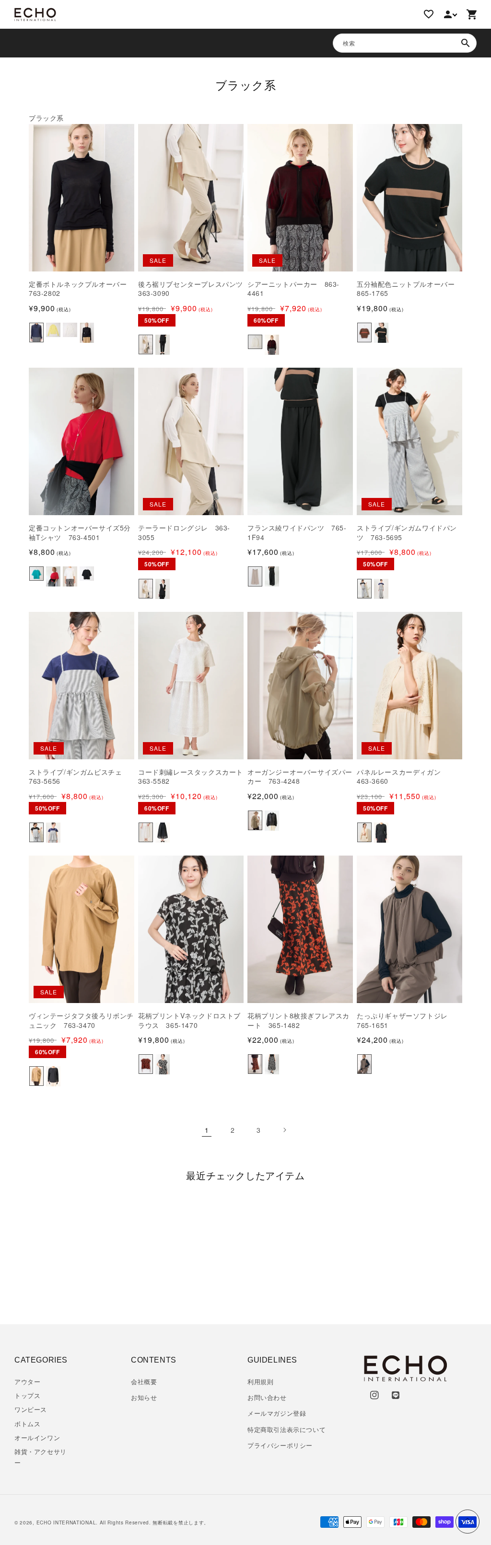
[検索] (465, 43)
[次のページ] (284, 1129)
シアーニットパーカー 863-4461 (293, 289)
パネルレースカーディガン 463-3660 (402, 776)
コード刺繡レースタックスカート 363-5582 (191, 776)
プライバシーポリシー (280, 1445)
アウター (27, 1381)
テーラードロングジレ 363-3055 (184, 532)
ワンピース (30, 1409)
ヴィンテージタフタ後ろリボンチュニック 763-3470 (81, 1020)
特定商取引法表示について (286, 1429)
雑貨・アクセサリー (40, 1457)
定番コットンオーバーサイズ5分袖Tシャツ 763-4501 (80, 532)
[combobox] (405, 43)
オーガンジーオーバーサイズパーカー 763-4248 (299, 776)
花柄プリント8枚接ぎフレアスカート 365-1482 (298, 1020)
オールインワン (37, 1437)
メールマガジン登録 (276, 1413)
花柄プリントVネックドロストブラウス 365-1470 (189, 1020)
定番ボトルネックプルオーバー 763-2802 (81, 289)
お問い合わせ (267, 1397)
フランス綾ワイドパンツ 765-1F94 (297, 532)
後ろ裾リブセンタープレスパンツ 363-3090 (191, 289)
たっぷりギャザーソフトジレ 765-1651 (406, 1020)
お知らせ (144, 1397)
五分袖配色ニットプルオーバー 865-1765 (409, 289)
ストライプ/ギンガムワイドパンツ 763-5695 (407, 532)
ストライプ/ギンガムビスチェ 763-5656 (79, 776)
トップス (27, 1395)
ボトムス (27, 1423)
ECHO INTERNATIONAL (66, 1522)
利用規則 (260, 1381)
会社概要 (144, 1381)
